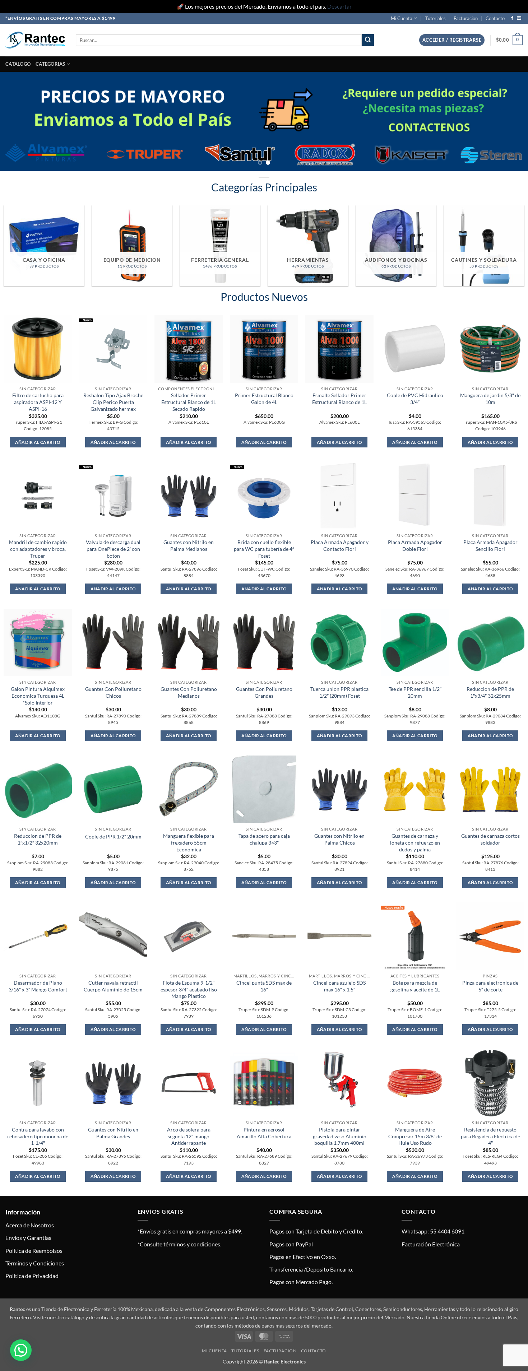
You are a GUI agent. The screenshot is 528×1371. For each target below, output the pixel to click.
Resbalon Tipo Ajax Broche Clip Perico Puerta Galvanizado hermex (113, 402)
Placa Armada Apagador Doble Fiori (415, 545)
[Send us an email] (519, 18)
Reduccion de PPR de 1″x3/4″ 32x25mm (490, 692)
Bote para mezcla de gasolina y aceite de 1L (415, 986)
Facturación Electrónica (431, 1244)
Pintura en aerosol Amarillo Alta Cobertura (264, 1132)
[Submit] (368, 40)
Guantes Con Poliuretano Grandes (264, 692)
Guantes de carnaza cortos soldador (490, 839)
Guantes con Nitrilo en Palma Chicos (339, 839)
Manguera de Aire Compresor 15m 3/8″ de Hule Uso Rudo (415, 1136)
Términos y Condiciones (34, 1263)
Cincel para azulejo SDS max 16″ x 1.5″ (339, 986)
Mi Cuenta (401, 18)
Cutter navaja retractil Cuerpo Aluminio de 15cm (113, 986)
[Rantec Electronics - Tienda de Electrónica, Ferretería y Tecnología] (35, 40)
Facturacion (466, 18)
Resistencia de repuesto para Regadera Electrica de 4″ (490, 1136)
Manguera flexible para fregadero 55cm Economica (188, 842)
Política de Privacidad (32, 1275)
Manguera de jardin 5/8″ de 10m (490, 398)
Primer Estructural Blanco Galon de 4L (264, 398)
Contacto (495, 18)
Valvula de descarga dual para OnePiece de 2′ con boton (113, 548)
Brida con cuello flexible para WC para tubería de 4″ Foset (264, 548)
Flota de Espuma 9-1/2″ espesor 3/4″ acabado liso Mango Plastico (189, 989)
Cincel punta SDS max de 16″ (264, 986)
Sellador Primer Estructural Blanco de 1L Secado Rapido (188, 402)
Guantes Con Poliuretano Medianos (189, 692)
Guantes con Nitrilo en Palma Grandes (113, 1132)
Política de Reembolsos (33, 1250)
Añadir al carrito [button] (38, 442)
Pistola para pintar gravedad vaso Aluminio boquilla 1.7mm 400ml (339, 1136)
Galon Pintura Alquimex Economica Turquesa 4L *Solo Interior (38, 695)
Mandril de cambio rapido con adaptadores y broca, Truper (38, 548)
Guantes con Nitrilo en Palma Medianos (188, 545)
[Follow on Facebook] (512, 18)
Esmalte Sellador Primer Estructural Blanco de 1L (339, 398)
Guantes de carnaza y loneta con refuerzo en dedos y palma (415, 842)
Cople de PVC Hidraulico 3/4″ (415, 398)
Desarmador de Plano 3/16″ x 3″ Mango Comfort (38, 986)
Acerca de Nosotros (29, 1225)
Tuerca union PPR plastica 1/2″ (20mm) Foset (339, 692)
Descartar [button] (339, 6)
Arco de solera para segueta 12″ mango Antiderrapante (188, 1136)
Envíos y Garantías (28, 1237)
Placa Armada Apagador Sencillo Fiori (490, 545)
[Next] (508, 121)
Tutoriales (435, 18)
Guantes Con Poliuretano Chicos (113, 692)
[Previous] (19, 121)
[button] (452, 40)
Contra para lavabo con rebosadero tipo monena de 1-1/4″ (37, 1136)
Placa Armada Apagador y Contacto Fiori (340, 545)
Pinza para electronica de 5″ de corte (490, 986)
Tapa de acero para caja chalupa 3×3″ (264, 839)
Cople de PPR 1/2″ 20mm (113, 836)
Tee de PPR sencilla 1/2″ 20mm (415, 692)
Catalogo (18, 64)
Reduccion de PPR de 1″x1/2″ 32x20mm (37, 839)
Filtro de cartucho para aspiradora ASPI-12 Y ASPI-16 (38, 402)
